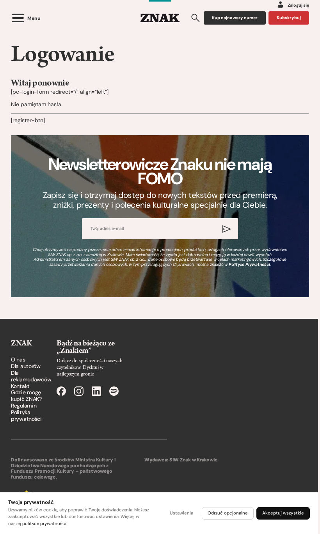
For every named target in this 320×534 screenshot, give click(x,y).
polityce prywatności (44, 524)
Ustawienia (181, 513)
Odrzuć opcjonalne (228, 513)
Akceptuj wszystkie (283, 513)
